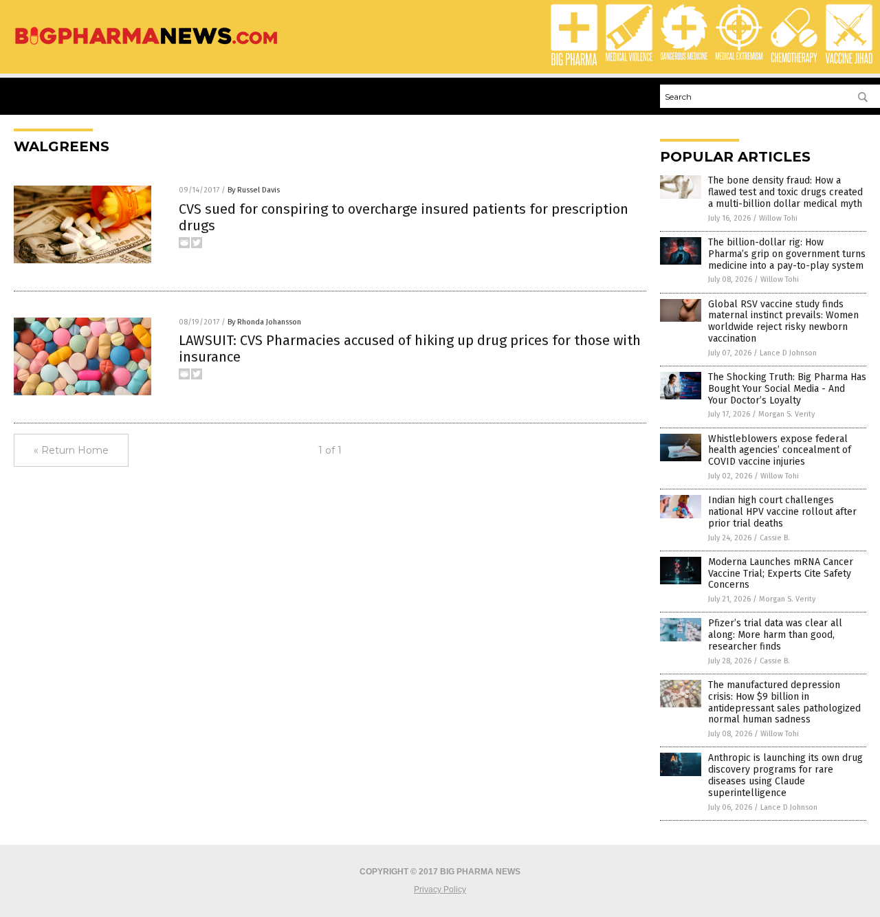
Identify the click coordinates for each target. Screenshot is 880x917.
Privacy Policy (440, 889)
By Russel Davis (254, 190)
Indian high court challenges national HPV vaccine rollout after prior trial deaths (782, 511)
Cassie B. (775, 537)
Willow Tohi (778, 218)
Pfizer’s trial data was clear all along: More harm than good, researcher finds (775, 634)
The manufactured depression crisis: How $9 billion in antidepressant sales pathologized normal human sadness (784, 702)
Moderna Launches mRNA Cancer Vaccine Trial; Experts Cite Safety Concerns (780, 573)
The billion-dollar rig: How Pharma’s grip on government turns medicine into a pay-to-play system (787, 254)
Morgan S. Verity (786, 414)
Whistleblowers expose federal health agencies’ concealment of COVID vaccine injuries (779, 450)
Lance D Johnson (788, 353)
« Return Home (71, 450)
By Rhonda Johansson (264, 322)
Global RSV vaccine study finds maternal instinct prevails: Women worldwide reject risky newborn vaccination (783, 321)
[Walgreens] (146, 45)
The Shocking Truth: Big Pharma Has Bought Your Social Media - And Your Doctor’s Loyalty (787, 388)
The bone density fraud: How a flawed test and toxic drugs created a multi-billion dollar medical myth (785, 192)
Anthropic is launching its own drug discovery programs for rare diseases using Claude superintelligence (785, 775)
